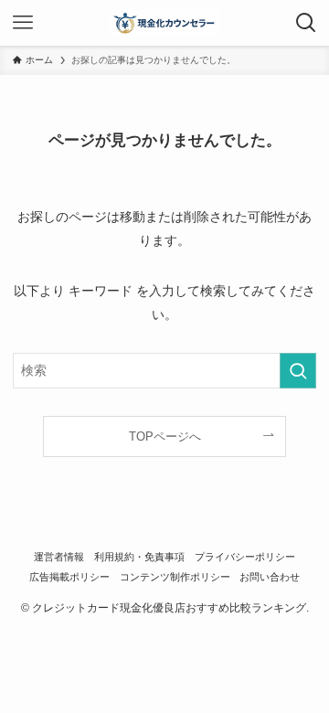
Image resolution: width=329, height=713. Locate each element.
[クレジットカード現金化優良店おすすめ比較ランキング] (165, 23)
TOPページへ (165, 436)
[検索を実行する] (298, 370)
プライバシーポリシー (245, 556)
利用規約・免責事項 (139, 556)
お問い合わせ (269, 576)
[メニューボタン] (23, 23)
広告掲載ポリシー (69, 576)
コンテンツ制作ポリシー (175, 576)
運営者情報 (59, 556)
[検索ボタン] (306, 23)
